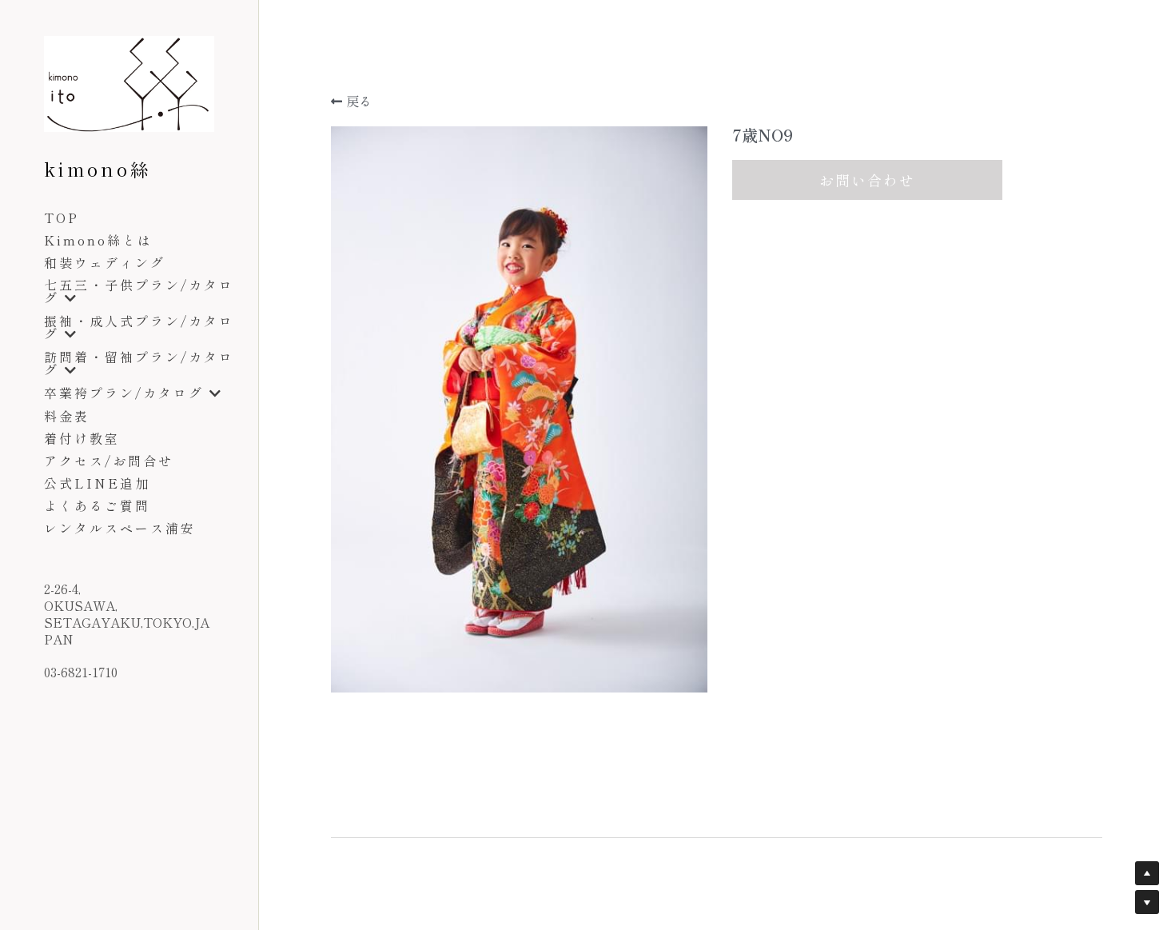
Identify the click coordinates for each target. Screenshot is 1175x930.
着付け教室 (82, 438)
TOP (61, 217)
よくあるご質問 (97, 505)
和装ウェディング (104, 262)
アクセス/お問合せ (108, 460)
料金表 (67, 415)
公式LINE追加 (97, 483)
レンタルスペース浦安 (120, 527)
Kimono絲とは (98, 239)
